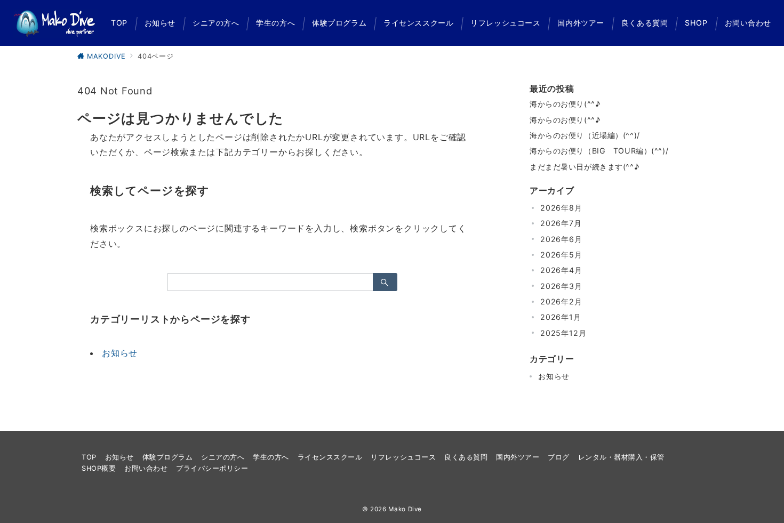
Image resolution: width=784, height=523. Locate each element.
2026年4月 (561, 270)
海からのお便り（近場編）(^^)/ (585, 135)
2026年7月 (561, 223)
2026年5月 (561, 254)
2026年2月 (561, 301)
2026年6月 (561, 239)
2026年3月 (561, 286)
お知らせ (120, 353)
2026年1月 (560, 316)
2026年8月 (561, 207)
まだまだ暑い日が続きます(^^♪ (584, 166)
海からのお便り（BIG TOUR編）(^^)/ (599, 150)
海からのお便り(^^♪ (565, 103)
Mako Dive (405, 509)
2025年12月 (563, 332)
